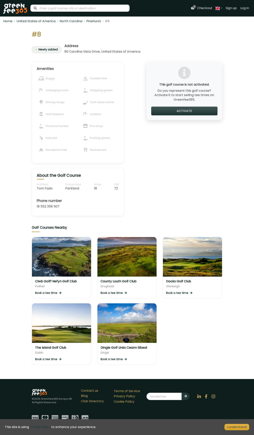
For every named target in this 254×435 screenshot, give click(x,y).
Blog (84, 396)
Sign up (231, 8)
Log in (244, 8)
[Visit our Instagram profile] (213, 396)
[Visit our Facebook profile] (206, 396)
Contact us (89, 390)
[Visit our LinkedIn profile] (199, 396)
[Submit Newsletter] (186, 396)
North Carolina (71, 21)
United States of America (36, 21)
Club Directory (92, 401)
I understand (237, 427)
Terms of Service (127, 391)
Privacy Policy (124, 396)
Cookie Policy (124, 401)
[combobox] (80, 8)
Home (8, 21)
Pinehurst (93, 21)
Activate (184, 111)
